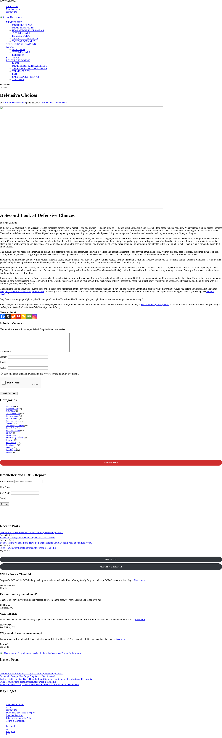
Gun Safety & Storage (15, 426)
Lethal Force (11, 435)
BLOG (15, 63)
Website (4, 368)
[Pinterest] (18, 316)
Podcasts (9, 440)
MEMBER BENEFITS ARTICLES (29, 66)
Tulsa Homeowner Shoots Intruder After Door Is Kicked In (28, 548)
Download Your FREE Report (20, 712)
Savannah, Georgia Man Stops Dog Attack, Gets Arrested (27, 537)
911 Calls (10, 406)
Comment (5, 351)
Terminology (11, 445)
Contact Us (11, 12)
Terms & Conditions (15, 721)
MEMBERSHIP (14, 22)
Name (4, 356)
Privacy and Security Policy (19, 718)
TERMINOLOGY (21, 71)
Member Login (13, 9)
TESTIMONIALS (21, 33)
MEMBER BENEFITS (23, 27)
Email (3, 362)
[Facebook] (2, 316)
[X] (8, 316)
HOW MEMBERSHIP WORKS (28, 30)
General (9, 423)
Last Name (5, 492)
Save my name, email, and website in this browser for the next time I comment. (41, 373)
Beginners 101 (12, 409)
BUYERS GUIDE (21, 36)
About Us (10, 707)
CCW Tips (10, 411)
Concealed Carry (13, 413)
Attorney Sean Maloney (14, 102)
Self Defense (48, 102)
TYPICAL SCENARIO (23, 41)
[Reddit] (13, 316)
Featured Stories (12, 421)
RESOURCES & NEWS (18, 60)
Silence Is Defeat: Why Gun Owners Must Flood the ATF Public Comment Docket (39, 684)
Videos (9, 452)
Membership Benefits (15, 438)
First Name (5, 487)
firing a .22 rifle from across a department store (22, 291)
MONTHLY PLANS (22, 25)
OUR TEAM (18, 49)
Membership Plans (15, 704)
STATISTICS (12, 57)
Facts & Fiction (12, 418)
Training (9, 447)
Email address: (7, 481)
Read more (139, 580)
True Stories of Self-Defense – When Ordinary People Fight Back (31, 532)
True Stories (11, 450)
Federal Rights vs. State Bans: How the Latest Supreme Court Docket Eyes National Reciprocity (46, 542)
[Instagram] (34, 316)
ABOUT (10, 46)
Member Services (14, 715)
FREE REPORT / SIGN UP (25, 76)
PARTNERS (18, 55)
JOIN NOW (12, 6)
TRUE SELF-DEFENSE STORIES (29, 68)
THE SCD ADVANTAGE (25, 38)
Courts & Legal (12, 416)
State (2, 498)
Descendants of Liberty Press (155, 304)
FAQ (14, 74)
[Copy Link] (23, 316)
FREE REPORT (111, 559)
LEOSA (9, 433)
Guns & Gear (11, 428)
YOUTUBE (18, 79)
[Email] (29, 316)
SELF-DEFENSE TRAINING (21, 44)
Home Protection (13, 430)
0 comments (61, 102)
